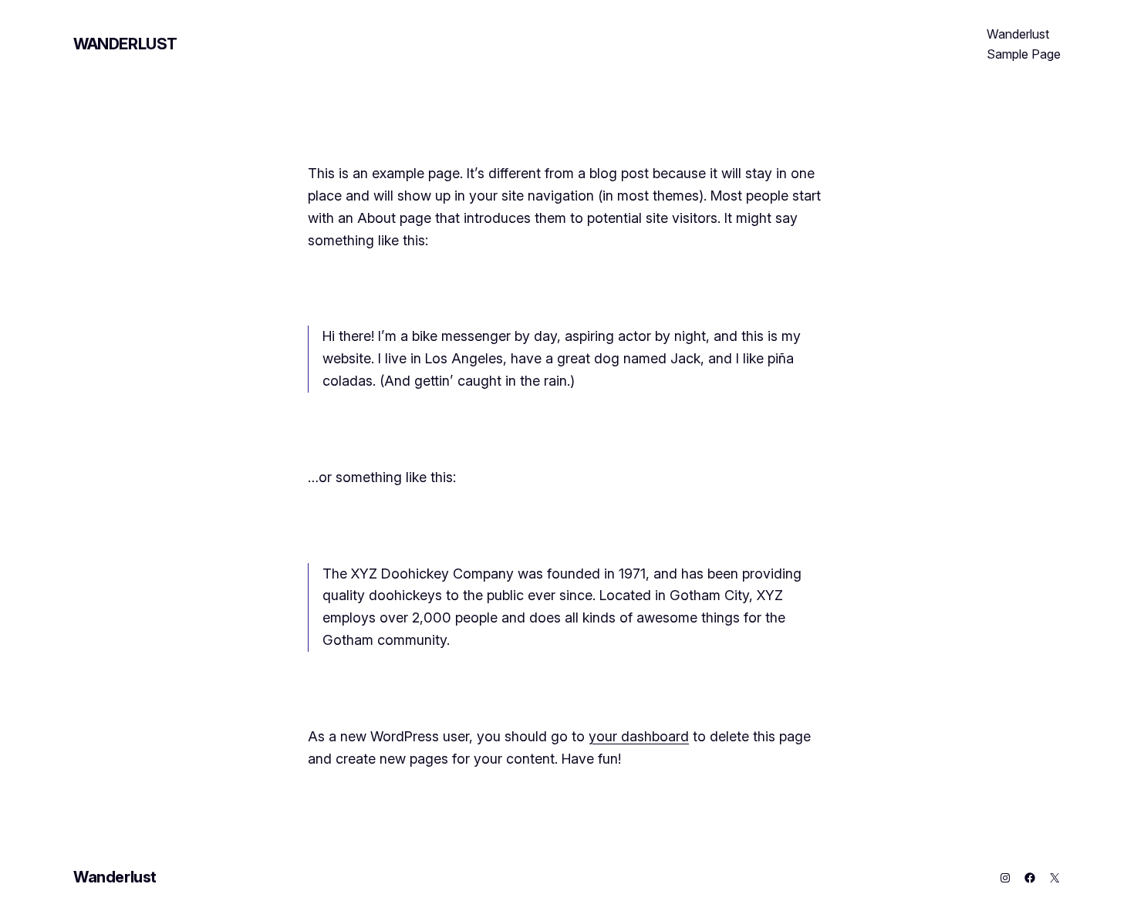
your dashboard (639, 736)
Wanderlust (125, 44)
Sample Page (1024, 54)
